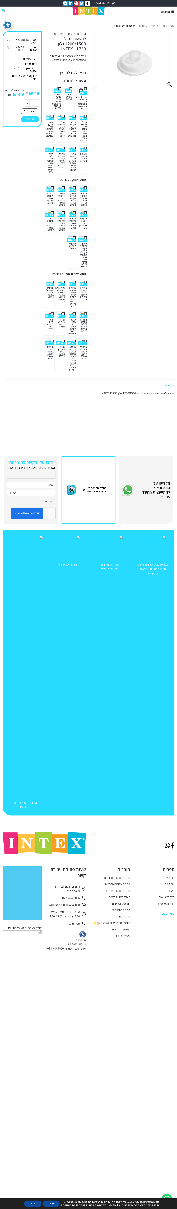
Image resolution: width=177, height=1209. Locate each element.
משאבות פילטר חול (125, 26)
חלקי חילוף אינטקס (149, 26)
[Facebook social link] (172, 846)
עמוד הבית (168, 26)
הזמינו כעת (30, 119)
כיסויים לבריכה (122, 936)
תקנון (171, 891)
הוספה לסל (29, 111)
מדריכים (169, 878)
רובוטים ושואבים (121, 904)
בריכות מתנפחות (121, 910)
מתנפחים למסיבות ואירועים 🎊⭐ (111, 923)
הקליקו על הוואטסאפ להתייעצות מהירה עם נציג (156, 489)
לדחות (32, 1203)
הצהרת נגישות (166, 897)
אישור (51, 1203)
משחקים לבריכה (121, 929)
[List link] (97, 489)
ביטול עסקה (167, 914)
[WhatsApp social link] (167, 846)
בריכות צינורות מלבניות (117, 884)
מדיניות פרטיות (166, 904)
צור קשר (169, 884)
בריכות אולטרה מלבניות (117, 878)
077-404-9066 (103, 3)
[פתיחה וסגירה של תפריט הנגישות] (8, 25)
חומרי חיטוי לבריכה (119, 897)
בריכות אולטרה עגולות (118, 891)
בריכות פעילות (122, 916)
